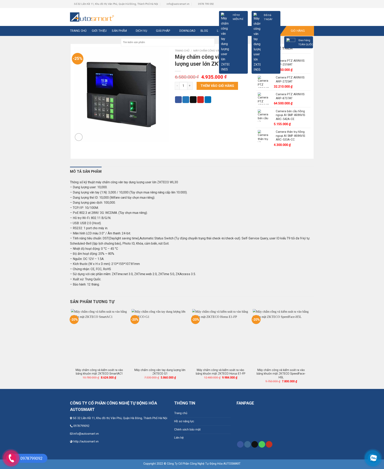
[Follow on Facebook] (240, 444)
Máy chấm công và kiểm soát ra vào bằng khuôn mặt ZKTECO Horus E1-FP (220, 372)
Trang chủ (180, 413)
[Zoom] (79, 137)
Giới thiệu (99, 31)
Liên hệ (179, 437)
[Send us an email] (254, 444)
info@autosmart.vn (86, 433)
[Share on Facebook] (178, 99)
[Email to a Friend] (193, 99)
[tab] (86, 171)
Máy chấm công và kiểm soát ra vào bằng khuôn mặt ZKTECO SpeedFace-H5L (281, 373)
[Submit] (211, 42)
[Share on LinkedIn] (208, 99)
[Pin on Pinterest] (200, 99)
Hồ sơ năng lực (184, 421)
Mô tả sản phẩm (86, 171)
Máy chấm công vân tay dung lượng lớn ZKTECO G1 (159, 372)
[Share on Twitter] (185, 99)
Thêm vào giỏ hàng (217, 86)
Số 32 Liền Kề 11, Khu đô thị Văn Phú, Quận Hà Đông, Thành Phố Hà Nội (120, 418)
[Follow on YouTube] (269, 444)
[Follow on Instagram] (247, 444)
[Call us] (262, 444)
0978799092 (81, 426)
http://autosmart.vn (86, 441)
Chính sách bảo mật (187, 429)
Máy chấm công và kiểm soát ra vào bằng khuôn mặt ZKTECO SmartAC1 (99, 372)
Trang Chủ (78, 31)
